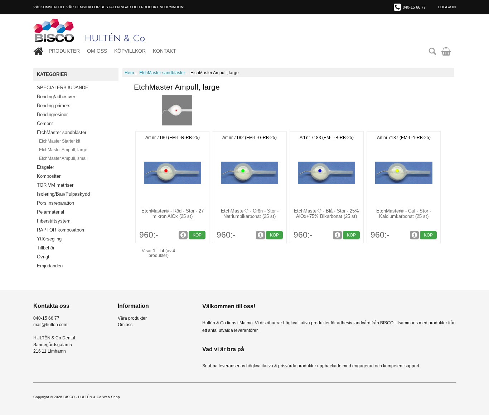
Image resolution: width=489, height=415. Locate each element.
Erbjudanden (50, 265)
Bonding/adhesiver (56, 96)
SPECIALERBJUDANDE (62, 87)
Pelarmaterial (50, 212)
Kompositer (48, 176)
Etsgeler (45, 167)
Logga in (447, 7)
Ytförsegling (49, 239)
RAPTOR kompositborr (60, 230)
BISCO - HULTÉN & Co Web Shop (91, 397)
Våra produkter (132, 318)
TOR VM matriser (55, 185)
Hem (129, 72)
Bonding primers (54, 105)
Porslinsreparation (55, 203)
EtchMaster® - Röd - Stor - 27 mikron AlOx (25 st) (172, 213)
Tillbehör (45, 248)
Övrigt (43, 256)
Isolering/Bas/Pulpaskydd (63, 194)
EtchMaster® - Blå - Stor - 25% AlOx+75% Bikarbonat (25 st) (326, 213)
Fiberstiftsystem (54, 221)
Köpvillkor (130, 51)
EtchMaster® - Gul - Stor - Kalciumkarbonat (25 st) (403, 213)
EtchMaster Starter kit (58, 141)
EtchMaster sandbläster (162, 72)
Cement (45, 123)
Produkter (64, 51)
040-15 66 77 (414, 7)
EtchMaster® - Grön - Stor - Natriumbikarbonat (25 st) (250, 213)
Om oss (97, 51)
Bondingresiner (52, 114)
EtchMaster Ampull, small (62, 158)
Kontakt (164, 51)
